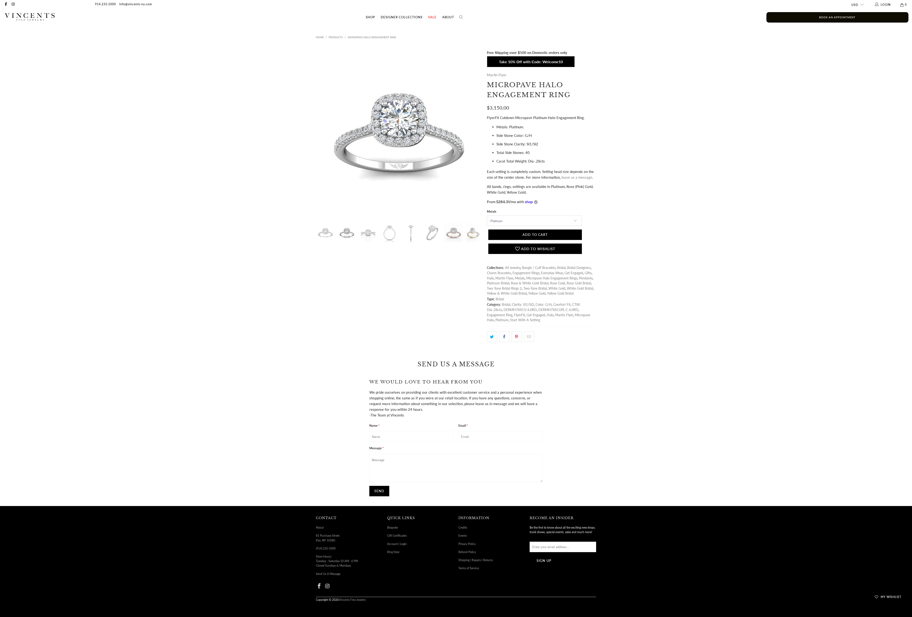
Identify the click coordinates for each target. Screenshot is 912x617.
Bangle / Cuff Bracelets (539, 268)
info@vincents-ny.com (135, 4)
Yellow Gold (537, 293)
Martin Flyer (497, 75)
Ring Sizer (393, 552)
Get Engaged (574, 273)
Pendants (586, 278)
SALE (432, 17)
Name (374, 425)
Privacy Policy (467, 544)
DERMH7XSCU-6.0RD (520, 310)
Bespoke (392, 527)
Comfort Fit (561, 304)
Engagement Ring (499, 315)
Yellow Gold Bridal (560, 293)
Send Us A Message (328, 574)
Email (463, 425)
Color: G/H (544, 304)
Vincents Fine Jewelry (352, 600)
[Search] (461, 17)
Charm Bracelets (499, 273)
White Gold (556, 288)
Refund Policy (467, 552)
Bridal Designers (579, 268)
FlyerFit (519, 315)
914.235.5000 (105, 4)
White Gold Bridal (580, 288)
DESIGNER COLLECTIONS (402, 17)
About (448, 17)
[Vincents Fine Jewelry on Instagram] (13, 4)
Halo (490, 278)
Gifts (588, 273)
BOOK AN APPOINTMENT (837, 17)
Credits (462, 527)
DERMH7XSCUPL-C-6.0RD (558, 310)
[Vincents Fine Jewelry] (30, 17)
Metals (491, 211)
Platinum (501, 320)
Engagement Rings (526, 273)
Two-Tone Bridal (535, 288)
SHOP (370, 17)
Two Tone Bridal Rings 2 (504, 288)
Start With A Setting (525, 320)
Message (376, 448)
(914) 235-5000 (326, 548)
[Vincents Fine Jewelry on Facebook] (6, 4)
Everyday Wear (552, 273)
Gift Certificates (397, 535)
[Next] (477, 133)
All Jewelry (512, 268)
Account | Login (397, 544)
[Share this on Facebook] (504, 336)
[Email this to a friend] (529, 336)
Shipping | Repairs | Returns (475, 560)
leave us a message (576, 177)
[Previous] (320, 133)
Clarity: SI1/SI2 (523, 304)
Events (462, 535)
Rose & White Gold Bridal (529, 283)
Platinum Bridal (498, 283)
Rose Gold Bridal (579, 283)
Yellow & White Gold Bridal (507, 293)
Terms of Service (468, 568)
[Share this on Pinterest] (517, 336)
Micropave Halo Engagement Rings (551, 278)
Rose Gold (557, 283)
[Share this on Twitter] (492, 336)
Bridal (561, 268)
